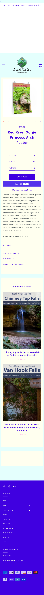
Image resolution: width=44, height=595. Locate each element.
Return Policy (8, 533)
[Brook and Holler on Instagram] (9, 486)
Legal (5, 542)
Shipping (6, 537)
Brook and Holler (15, 549)
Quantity (12, 168)
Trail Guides (8, 510)
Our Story (6, 524)
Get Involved (8, 528)
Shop (4, 505)
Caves (5, 515)
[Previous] (36, 121)
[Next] (40, 121)
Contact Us (7, 519)
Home (4, 501)
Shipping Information (11, 254)
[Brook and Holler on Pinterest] (4, 486)
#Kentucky (6, 264)
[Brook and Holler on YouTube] (14, 486)
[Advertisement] (22, 29)
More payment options (22, 190)
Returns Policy (8, 258)
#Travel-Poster (17, 264)
